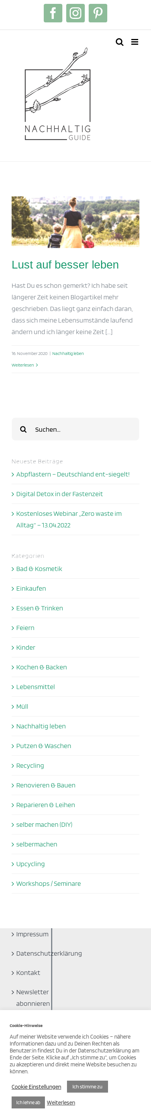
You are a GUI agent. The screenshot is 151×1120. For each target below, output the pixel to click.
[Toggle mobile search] (120, 42)
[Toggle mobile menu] (135, 42)
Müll (22, 706)
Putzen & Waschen (43, 746)
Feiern (25, 627)
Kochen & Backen (41, 667)
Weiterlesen (23, 365)
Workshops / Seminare (48, 883)
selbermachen (36, 844)
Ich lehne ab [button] (28, 1102)
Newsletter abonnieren (28, 997)
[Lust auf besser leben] (75, 222)
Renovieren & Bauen (46, 785)
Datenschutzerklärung (28, 953)
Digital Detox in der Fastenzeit (59, 494)
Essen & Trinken (39, 608)
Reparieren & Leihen (45, 805)
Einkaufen (31, 588)
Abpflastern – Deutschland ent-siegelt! (73, 474)
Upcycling (30, 864)
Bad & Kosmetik (39, 568)
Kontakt (28, 972)
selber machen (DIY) (44, 824)
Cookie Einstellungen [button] (36, 1086)
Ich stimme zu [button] (87, 1086)
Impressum (28, 934)
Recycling (30, 765)
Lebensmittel (35, 686)
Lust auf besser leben (65, 264)
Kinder (25, 647)
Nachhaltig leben (68, 353)
